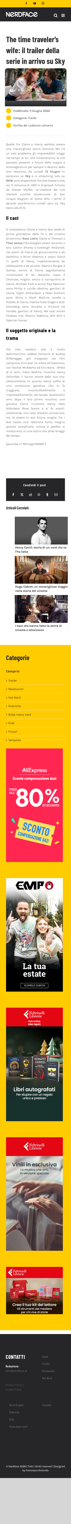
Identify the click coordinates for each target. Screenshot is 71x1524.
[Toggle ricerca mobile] (56, 15)
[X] (22, 494)
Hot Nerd (14, 697)
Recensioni (16, 689)
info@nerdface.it (16, 1370)
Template (14, 740)
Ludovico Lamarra (40, 125)
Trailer (32, 118)
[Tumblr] (47, 494)
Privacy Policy (14, 1384)
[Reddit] (30, 494)
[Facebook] (13, 494)
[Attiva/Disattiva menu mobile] (63, 15)
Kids (11, 723)
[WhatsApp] (39, 494)
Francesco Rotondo (37, 1470)
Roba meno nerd (19, 714)
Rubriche (14, 706)
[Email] (56, 494)
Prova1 (12, 731)
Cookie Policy (14, 1389)
